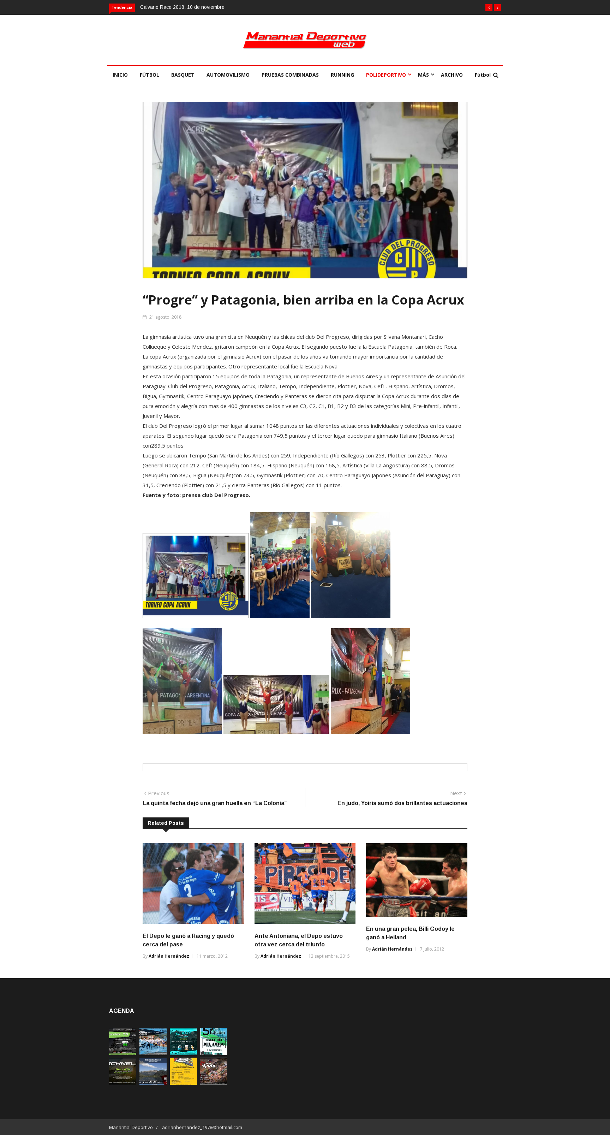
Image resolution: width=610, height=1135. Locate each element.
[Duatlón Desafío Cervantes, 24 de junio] (183, 1083)
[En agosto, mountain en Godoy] (213, 1053)
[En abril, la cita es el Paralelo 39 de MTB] (122, 1053)
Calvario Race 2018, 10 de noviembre (182, 7)
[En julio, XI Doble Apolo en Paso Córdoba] (153, 1053)
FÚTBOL (149, 74)
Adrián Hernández (169, 956)
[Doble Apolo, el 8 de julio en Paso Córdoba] (213, 1083)
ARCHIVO (452, 74)
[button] (488, 7)
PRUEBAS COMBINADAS (290, 74)
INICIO (120, 74)
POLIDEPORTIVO (386, 74)
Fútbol (483, 74)
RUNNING (342, 74)
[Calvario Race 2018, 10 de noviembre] (153, 1083)
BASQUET (183, 74)
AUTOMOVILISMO (228, 74)
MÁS (423, 74)
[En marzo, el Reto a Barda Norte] (183, 1053)
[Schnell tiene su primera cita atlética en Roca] (122, 1083)
